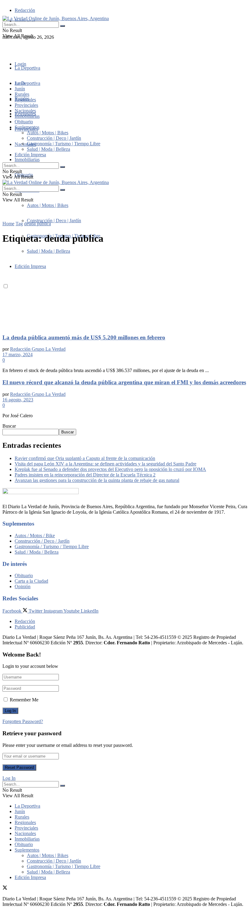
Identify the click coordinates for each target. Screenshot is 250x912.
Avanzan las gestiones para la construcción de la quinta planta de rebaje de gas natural (97, 480)
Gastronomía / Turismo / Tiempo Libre (52, 546)
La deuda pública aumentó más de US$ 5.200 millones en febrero (83, 337)
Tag (19, 223)
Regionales (25, 99)
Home (8, 223)
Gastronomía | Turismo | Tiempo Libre (63, 143)
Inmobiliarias (27, 159)
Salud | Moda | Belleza (48, 149)
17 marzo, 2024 (17, 354)
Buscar (9, 426)
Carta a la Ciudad (31, 581)
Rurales (22, 94)
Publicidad (25, 626)
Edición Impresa (30, 154)
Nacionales (25, 144)
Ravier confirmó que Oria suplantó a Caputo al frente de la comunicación (85, 458)
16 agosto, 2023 (17, 399)
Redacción (25, 10)
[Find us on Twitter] (4, 48)
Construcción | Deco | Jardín (54, 220)
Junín (20, 88)
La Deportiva (27, 68)
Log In (9, 778)
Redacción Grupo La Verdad (38, 349)
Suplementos (27, 127)
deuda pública (37, 223)
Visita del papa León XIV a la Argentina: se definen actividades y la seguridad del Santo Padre (105, 463)
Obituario (24, 121)
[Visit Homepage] (55, 18)
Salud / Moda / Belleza (37, 552)
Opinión (22, 586)
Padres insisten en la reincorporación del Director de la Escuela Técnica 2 (85, 474)
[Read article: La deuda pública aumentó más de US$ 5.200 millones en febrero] (125, 289)
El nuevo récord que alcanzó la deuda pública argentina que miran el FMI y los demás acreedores (124, 382)
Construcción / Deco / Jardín (42, 541)
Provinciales (26, 105)
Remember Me (24, 699)
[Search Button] (62, 26)
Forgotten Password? (22, 721)
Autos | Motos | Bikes (47, 205)
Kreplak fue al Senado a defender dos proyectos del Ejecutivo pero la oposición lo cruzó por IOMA (110, 469)
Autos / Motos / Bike (35, 535)
